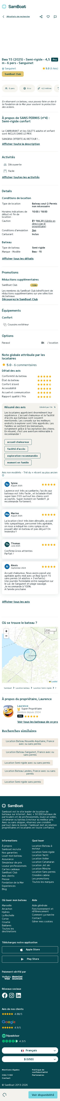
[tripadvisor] (11, 1036)
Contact (36, 918)
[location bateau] (14, 7)
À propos (7, 845)
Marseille (7, 905)
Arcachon (7, 908)
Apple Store (32, 949)
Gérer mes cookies (42, 921)
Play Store (32, 958)
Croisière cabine (41, 875)
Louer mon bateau (12, 855)
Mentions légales (11, 1069)
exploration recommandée (22, 455)
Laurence (22, 706)
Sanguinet (10, 68)
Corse (5, 918)
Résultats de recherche (18, 16)
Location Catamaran (43, 861)
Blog (4, 889)
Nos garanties (10, 852)
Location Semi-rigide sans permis (23, 781)
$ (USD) (29, 1059)
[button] (6, 631)
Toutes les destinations (9, 930)
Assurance (8, 859)
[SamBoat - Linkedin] (18, 995)
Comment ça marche (43, 914)
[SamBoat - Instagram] (11, 995)
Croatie (6, 922)
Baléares (6, 925)
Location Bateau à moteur (42, 847)
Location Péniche (41, 868)
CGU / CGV (7, 1075)
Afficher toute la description (21, 144)
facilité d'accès (16, 448)
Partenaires (38, 1075)
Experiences (9, 886)
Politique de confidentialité (40, 1070)
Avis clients (8, 875)
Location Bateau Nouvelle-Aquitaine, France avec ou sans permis (30, 742)
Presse (5, 879)
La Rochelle (8, 915)
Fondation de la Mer (13, 882)
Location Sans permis (44, 871)
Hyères (6, 912)
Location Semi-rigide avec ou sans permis (27, 762)
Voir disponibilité (43, 1095)
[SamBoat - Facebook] (5, 995)
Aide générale (39, 905)
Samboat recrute (11, 849)
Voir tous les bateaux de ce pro (37, 721)
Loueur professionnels (14, 865)
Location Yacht (40, 855)
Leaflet (54, 681)
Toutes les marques (43, 882)
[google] (9, 1022)
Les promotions (40, 878)
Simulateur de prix (12, 862)
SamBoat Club (13, 74)
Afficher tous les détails (18, 258)
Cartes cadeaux (11, 869)
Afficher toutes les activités (21, 177)
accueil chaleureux (18, 442)
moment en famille (18, 462)
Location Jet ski (41, 865)
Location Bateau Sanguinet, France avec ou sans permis (30, 753)
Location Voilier (40, 858)
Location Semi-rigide (43, 852)
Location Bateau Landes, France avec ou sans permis (30, 772)
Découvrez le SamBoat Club (20, 299)
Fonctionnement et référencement (42, 910)
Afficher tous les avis (16, 602)
